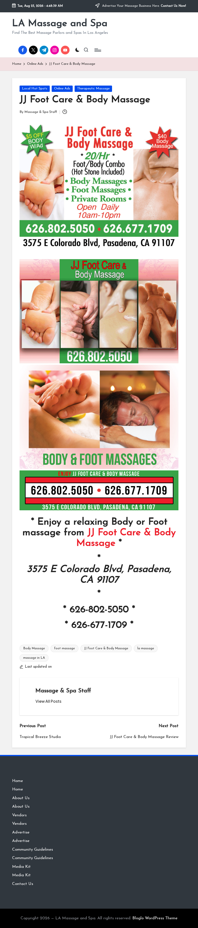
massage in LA (34, 657)
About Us (20, 798)
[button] (48, 701)
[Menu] (97, 50)
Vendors (19, 815)
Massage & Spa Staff (63, 691)
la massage (145, 648)
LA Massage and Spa (59, 24)
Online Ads (62, 88)
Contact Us (22, 884)
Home (17, 781)
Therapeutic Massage (93, 88)
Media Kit (21, 867)
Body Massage (34, 648)
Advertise (20, 832)
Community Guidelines (32, 850)
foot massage (64, 648)
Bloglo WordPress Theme (154, 918)
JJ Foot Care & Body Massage (106, 648)
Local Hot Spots (34, 88)
